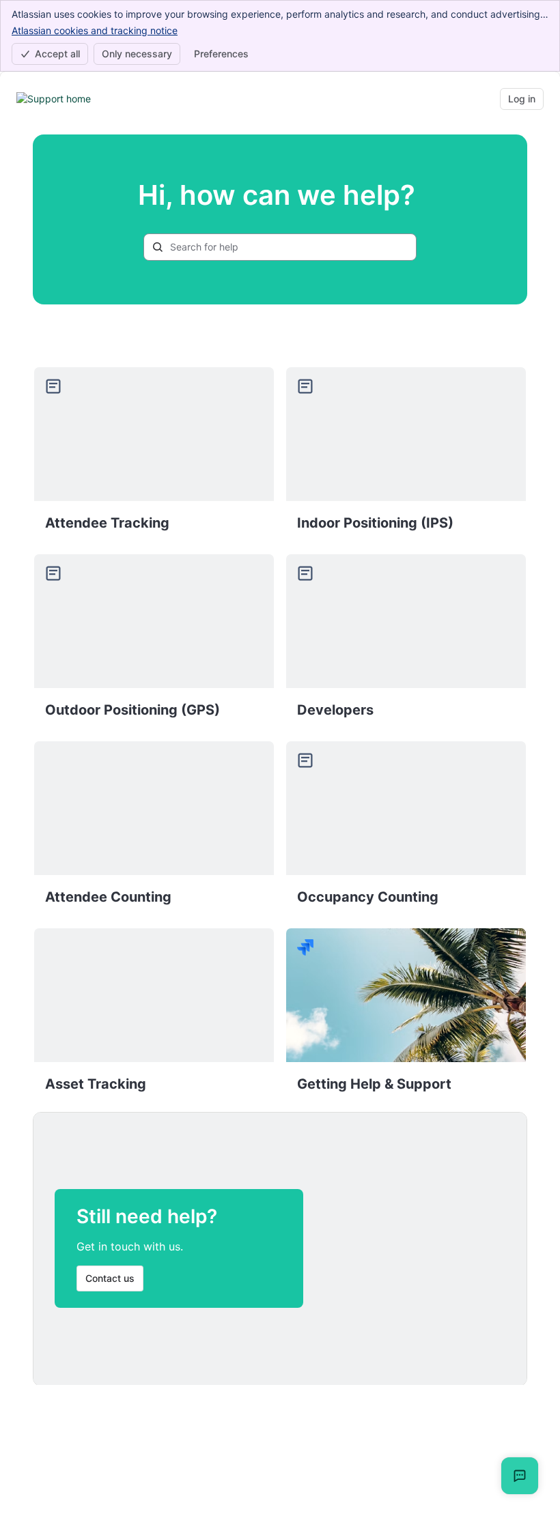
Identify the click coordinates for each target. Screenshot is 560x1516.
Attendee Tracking (154, 454)
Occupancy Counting (406, 828)
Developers (406, 641)
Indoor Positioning (406, 454)
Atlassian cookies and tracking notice (95, 30)
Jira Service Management (406, 1015)
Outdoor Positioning (154, 641)
